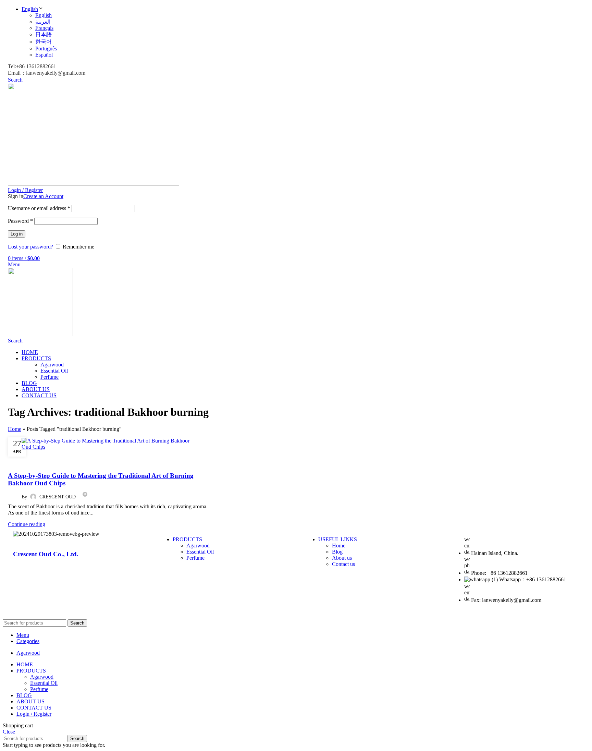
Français (44, 28)
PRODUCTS (187, 539)
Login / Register (33, 714)
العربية (42, 22)
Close (9, 732)
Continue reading (26, 524)
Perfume (49, 377)
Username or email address (39, 208)
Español (44, 55)
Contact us (343, 564)
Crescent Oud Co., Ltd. (45, 554)
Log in (17, 234)
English (30, 9)
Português (46, 48)
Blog (17, 459)
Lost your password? (30, 247)
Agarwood (52, 364)
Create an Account (43, 196)
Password (20, 221)
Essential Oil (54, 371)
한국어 (43, 42)
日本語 (43, 34)
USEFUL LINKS (337, 539)
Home (14, 429)
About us (342, 558)
